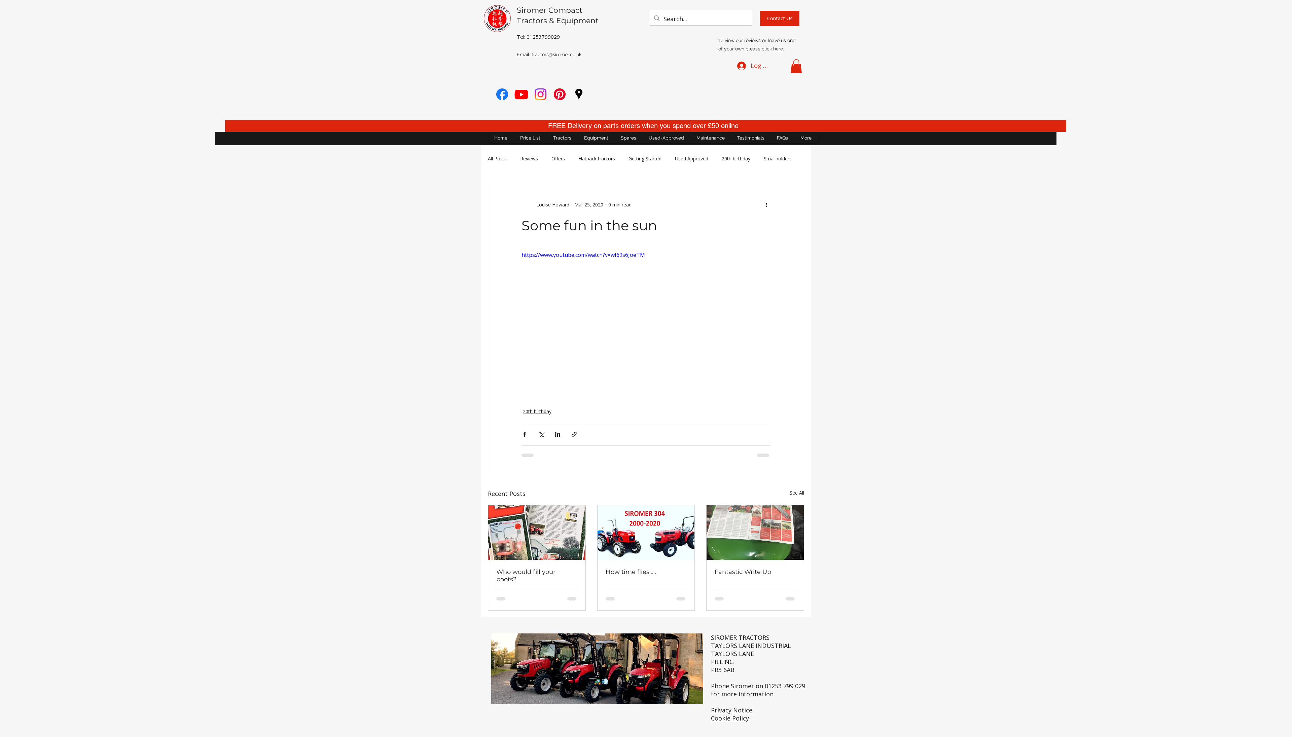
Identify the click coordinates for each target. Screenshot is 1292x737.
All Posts (497, 158)
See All (797, 493)
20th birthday (736, 158)
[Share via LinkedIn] (557, 434)
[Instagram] (540, 94)
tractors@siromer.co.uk (556, 54)
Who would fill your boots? (525, 575)
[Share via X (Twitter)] (541, 434)
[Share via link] (574, 434)
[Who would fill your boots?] (536, 532)
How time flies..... (631, 572)
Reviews (529, 158)
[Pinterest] (560, 94)
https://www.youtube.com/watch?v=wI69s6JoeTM (583, 255)
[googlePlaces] (579, 94)
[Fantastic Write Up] (755, 532)
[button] (796, 66)
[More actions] (766, 205)
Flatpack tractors (596, 158)
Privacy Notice (731, 710)
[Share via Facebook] (525, 434)
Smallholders (778, 158)
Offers (558, 158)
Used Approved (691, 158)
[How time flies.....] (646, 532)
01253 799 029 (785, 686)
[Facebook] (502, 94)
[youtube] (521, 94)
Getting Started (645, 158)
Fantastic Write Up (743, 572)
